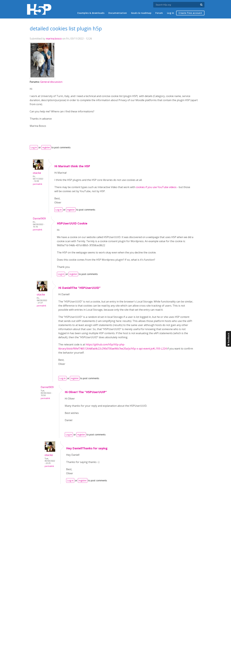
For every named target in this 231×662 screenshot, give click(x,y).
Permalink (37, 184)
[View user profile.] (42, 76)
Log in (170, 12)
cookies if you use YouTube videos (156, 187)
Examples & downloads (90, 12)
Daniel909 (39, 218)
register (46, 147)
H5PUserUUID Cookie (72, 223)
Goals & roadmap (141, 12)
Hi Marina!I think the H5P (72, 166)
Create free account (190, 12)
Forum (159, 12)
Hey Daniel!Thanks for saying (86, 448)
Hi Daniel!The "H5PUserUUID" (79, 288)
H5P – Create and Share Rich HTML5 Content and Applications (39, 9)
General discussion (51, 82)
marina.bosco (54, 38)
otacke (37, 173)
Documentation (117, 12)
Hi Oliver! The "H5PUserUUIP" (86, 392)
